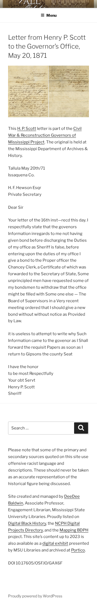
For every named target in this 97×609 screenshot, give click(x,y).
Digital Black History (27, 523)
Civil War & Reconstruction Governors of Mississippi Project (45, 135)
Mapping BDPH (74, 530)
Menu (51, 15)
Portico (78, 550)
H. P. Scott (26, 128)
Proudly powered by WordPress (35, 596)
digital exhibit (55, 543)
